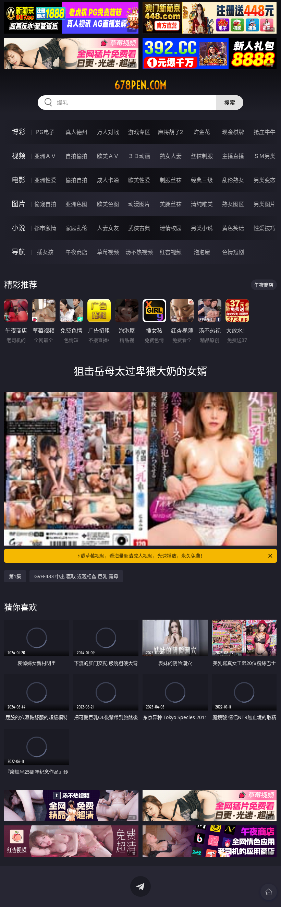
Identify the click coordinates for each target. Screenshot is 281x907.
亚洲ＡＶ (45, 156)
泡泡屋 (202, 252)
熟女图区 (233, 204)
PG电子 (45, 132)
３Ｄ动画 (139, 156)
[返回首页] (268, 892)
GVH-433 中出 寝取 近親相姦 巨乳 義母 (76, 576)
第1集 (15, 576)
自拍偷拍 (76, 156)
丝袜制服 (202, 156)
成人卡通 (108, 180)
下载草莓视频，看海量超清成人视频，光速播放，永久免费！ (140, 555)
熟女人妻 (171, 156)
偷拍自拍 (76, 180)
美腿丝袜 (171, 204)
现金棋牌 (233, 132)
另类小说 (202, 228)
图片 (18, 203)
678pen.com (140, 85)
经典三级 (202, 180)
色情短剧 (233, 252)
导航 (18, 251)
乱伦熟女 (233, 180)
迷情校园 (171, 228)
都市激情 (45, 228)
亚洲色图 (76, 204)
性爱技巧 (265, 228)
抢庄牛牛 (265, 132)
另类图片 (265, 204)
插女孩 (45, 252)
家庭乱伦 (76, 228)
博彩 (18, 131)
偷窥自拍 (45, 204)
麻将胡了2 (170, 132)
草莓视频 (108, 252)
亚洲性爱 (45, 180)
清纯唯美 (202, 204)
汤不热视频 (139, 252)
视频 (18, 155)
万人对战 (108, 132)
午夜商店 (76, 252)
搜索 (229, 102)
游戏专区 (139, 132)
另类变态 (265, 180)
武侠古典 (139, 228)
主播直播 (233, 156)
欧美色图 (108, 204)
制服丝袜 (171, 180)
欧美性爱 (139, 180)
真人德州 (76, 132)
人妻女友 (108, 228)
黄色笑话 (233, 228)
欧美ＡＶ (108, 156)
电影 (18, 179)
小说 (18, 227)
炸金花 (202, 132)
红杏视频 (171, 252)
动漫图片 (139, 204)
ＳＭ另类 (265, 156)
